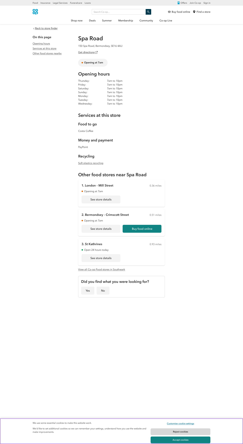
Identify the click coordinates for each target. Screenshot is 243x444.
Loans (88, 2)
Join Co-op (195, 2)
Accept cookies (180, 439)
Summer (107, 20)
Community (146, 20)
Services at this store (44, 48)
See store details (105, 200)
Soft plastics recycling (90, 163)
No (103, 290)
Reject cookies (180, 431)
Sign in (206, 2)
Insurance (45, 2)
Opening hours (41, 43)
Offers (184, 2)
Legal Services (60, 2)
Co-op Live (165, 20)
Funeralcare (76, 2)
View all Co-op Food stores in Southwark (101, 269)
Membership (125, 20)
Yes (88, 290)
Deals (92, 20)
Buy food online (142, 228)
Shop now (77, 20)
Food (35, 2)
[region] (121, 431)
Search (148, 12)
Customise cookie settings (180, 423)
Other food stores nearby (47, 53)
